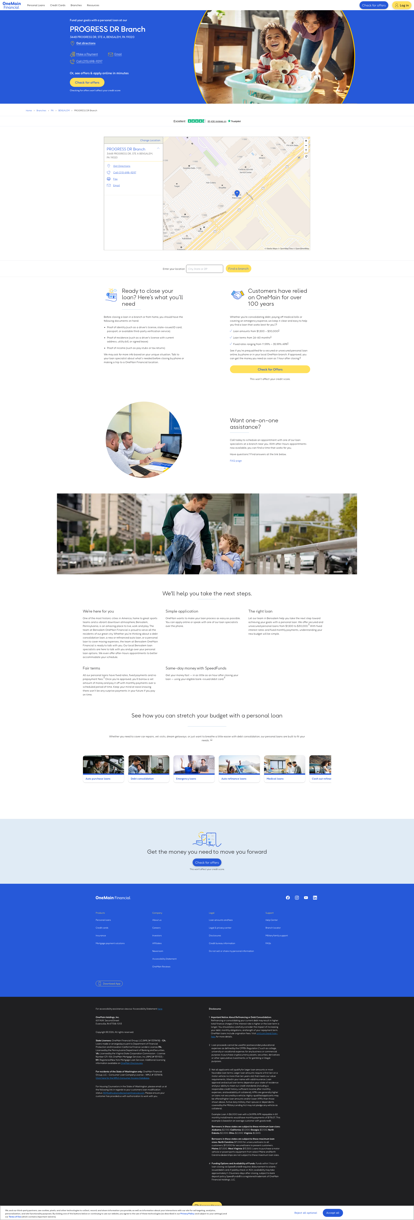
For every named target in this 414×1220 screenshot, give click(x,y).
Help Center (272, 920)
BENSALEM (64, 110)
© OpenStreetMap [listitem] (301, 248)
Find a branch (238, 268)
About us (157, 920)
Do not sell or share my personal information (231, 951)
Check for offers (374, 5)
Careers (156, 927)
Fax (115, 179)
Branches (76, 5)
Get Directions (121, 166)
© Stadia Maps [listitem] (271, 248)
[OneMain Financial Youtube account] (306, 897)
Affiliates (157, 943)
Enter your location (174, 268)
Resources (93, 5)
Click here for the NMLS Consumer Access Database (122, 1078)
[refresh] (306, 156)
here (160, 1008)
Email (116, 185)
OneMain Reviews (161, 966)
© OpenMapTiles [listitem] (285, 248)
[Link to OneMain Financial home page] (113, 897)
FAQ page (236, 460)
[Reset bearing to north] (306, 150)
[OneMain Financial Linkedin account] (315, 897)
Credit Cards (57, 5)
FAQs (268, 943)
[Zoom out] (306, 145)
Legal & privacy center (220, 927)
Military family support (277, 935)
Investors (157, 935)
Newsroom (157, 951)
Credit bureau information (222, 943)
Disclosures (215, 935)
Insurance (101, 935)
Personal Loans (36, 5)
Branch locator (273, 927)
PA (52, 110)
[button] (236, 193)
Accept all (332, 1212)
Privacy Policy (187, 1213)
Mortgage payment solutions (110, 943)
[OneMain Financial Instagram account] (297, 897)
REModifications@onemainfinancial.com (123, 1092)
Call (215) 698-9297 (89, 61)
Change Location (150, 140)
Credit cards (102, 927)
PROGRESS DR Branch (126, 149)
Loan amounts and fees (221, 920)
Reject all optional (305, 1212)
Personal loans (103, 920)
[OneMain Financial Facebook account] (288, 897)
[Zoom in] (306, 140)
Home (29, 110)
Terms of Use (15, 1216)
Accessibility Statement (164, 958)
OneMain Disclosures (132, 1063)
